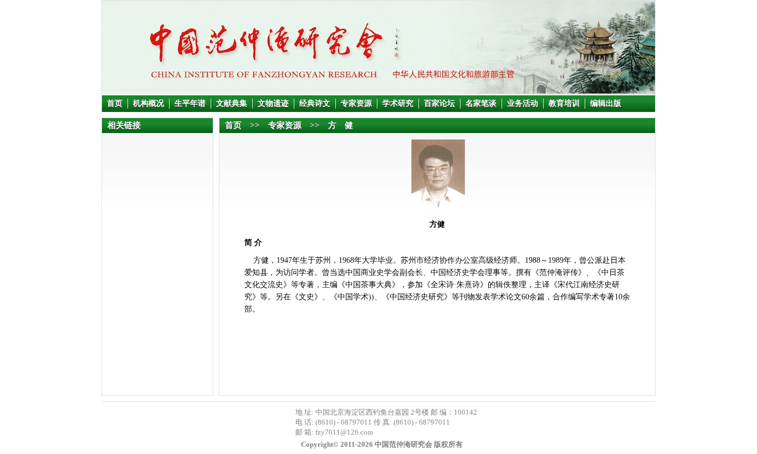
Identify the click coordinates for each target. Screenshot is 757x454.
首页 (114, 103)
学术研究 (397, 103)
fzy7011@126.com (344, 432)
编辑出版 (605, 103)
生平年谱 (190, 103)
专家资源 (356, 103)
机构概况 (148, 103)
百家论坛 (439, 103)
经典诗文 (314, 103)
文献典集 (231, 103)
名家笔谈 (481, 103)
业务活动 (522, 103)
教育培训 (564, 103)
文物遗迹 (273, 103)
